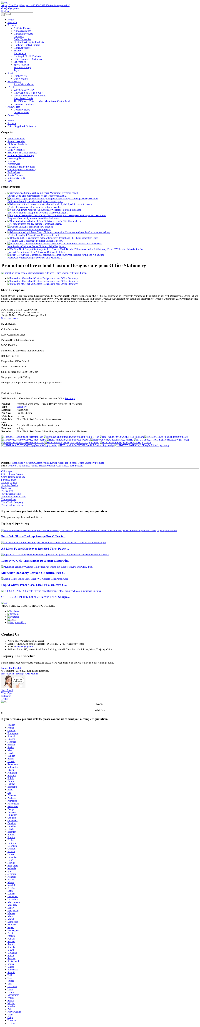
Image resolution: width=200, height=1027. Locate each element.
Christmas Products (23, 33)
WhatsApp (6, 693)
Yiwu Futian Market (11, 493)
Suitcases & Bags (22, 67)
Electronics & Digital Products (29, 42)
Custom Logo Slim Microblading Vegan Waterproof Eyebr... (37, 195)
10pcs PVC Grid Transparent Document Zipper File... (35, 560)
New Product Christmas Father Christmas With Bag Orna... (37, 246)
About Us (12, 22)
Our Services (20, 76)
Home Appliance (22, 47)
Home (11, 19)
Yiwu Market (14, 81)
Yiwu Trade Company (12, 502)
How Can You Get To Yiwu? (28, 92)
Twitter (4, 698)
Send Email (7, 690)
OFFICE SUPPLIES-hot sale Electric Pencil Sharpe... (35, 597)
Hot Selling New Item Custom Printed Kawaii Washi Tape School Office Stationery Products (58, 462)
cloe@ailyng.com (24, 646)
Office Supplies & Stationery (28, 59)
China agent (7, 471)
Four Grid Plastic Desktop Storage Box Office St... (33, 536)
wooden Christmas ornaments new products (29, 229)
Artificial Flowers (22, 28)
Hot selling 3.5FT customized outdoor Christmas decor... (35, 240)
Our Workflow (21, 78)
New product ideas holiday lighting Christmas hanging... (35, 224)
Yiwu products (8, 499)
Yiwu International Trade (13, 496)
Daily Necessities (22, 39)
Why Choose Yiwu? (24, 90)
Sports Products (21, 64)
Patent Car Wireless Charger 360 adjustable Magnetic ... (35, 257)
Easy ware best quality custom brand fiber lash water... (34, 218)
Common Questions (23, 104)
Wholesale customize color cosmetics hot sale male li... (34, 207)
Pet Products (20, 61)
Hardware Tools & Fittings (27, 45)
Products (12, 25)
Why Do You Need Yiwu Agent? (30, 95)
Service (11, 73)
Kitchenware (20, 53)
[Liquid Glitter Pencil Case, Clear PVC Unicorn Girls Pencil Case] (34, 578)
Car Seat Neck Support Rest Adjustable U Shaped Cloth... (36, 252)
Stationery (70, 398)
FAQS (11, 87)
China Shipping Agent (12, 474)
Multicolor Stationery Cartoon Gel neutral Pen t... (33, 572)
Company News (22, 109)
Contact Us (13, 115)
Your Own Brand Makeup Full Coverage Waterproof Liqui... (38, 212)
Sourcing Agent (9, 482)
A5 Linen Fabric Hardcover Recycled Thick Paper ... (35, 548)
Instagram (6, 696)
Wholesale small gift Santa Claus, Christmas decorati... (34, 235)
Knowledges (14, 106)
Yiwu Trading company (13, 505)
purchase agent (8, 479)
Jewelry (17, 50)
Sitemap (20, 673)
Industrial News (21, 112)
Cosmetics (19, 36)
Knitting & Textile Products (27, 56)
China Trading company (13, 477)
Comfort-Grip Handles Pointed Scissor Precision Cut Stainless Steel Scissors (45, 465)
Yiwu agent (7, 491)
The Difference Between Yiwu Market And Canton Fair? (42, 101)
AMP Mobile (31, 673)
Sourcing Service (9, 485)
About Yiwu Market (24, 84)
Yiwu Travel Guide (23, 98)
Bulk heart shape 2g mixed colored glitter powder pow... (35, 201)
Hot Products (7, 673)
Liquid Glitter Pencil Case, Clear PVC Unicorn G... (34, 584)
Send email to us (9, 318)
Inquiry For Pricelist (11, 668)
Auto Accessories (22, 31)
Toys (16, 70)
